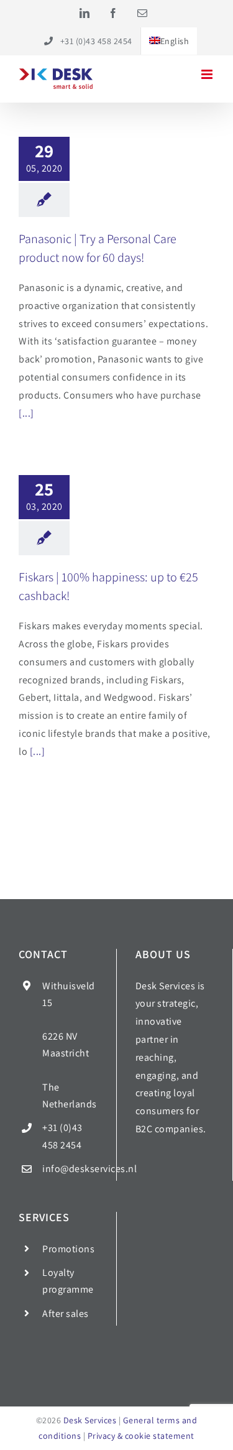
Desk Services (90, 1420)
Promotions (68, 1248)
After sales (65, 1313)
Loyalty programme (68, 1281)
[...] (26, 413)
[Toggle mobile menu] (208, 74)
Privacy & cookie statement (141, 1435)
